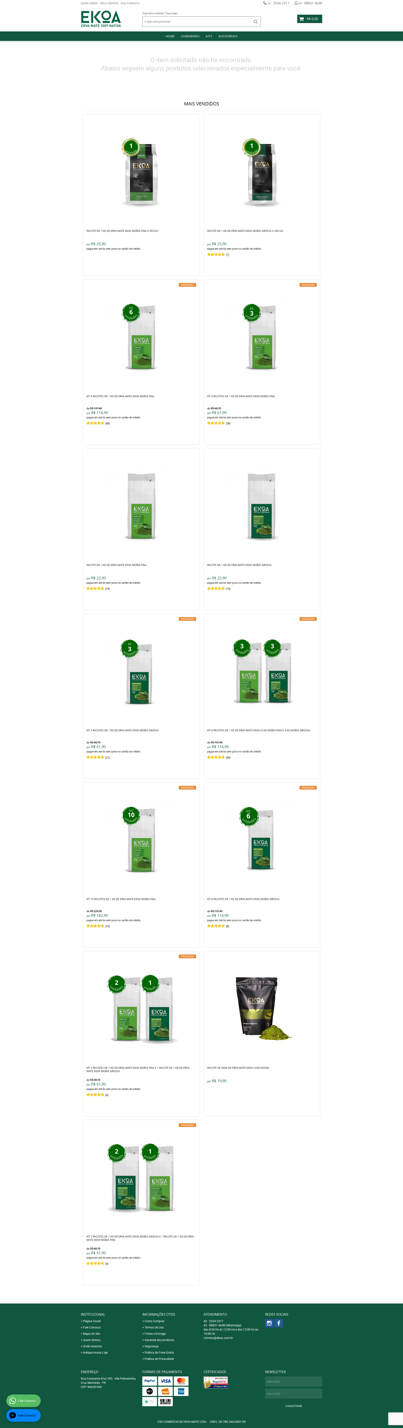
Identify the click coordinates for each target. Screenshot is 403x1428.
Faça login (171, 13)
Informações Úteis (158, 1314)
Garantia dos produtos (159, 1340)
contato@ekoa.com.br (218, 1338)
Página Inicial (92, 1321)
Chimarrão (190, 36)
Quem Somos (89, 3)
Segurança (152, 1346)
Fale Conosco (130, 3)
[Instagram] (269, 1323)
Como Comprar (155, 1321)
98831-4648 (310, 3)
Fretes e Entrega (155, 1334)
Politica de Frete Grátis (159, 1352)
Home (170, 36)
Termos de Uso (154, 1327)
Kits (209, 36)
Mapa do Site (91, 1334)
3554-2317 (278, 3)
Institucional (93, 1314)
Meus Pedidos (109, 3)
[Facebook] (279, 1323)
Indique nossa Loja (95, 1352)
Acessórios (228, 36)
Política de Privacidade (159, 1359)
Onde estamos (92, 1346)
